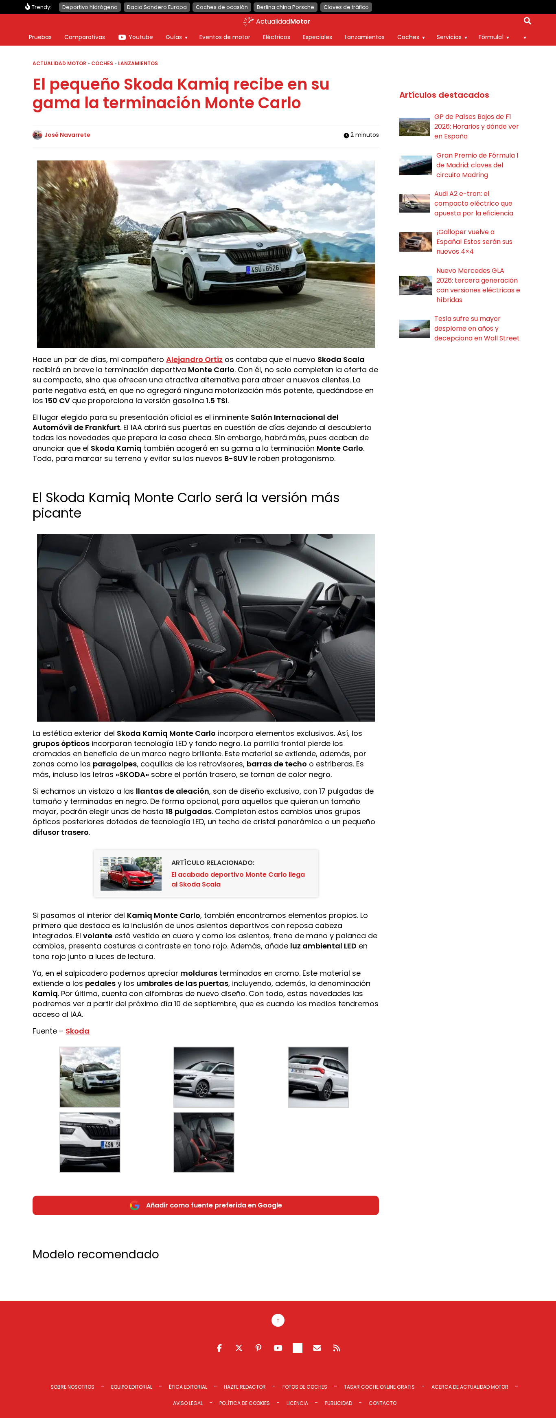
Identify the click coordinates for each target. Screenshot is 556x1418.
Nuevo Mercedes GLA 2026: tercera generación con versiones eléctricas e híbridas (478, 285)
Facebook (219, 1348)
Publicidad (338, 1403)
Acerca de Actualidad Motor (469, 1386)
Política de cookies (244, 1403)
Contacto (382, 1403)
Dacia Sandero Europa (157, 7)
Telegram (297, 1348)
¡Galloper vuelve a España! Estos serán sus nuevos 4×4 (474, 241)
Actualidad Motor (59, 63)
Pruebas (40, 37)
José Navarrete (67, 135)
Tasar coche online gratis (379, 1386)
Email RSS (317, 1348)
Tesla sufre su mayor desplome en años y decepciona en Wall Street (477, 328)
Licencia (297, 1403)
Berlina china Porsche (285, 7)
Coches (408, 37)
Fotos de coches (304, 1386)
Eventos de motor (224, 37)
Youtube (141, 37)
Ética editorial (188, 1386)
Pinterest (258, 1348)
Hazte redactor (245, 1386)
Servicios (449, 37)
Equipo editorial (131, 1386)
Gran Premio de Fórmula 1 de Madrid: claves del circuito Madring (477, 165)
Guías (174, 37)
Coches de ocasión (222, 7)
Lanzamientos (365, 37)
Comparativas (84, 37)
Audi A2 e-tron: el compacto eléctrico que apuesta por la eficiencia (473, 203)
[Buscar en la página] (527, 22)
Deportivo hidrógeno (90, 7)
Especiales (317, 37)
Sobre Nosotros (72, 1386)
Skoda (78, 1031)
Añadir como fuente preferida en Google (214, 1205)
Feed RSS (336, 1348)
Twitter (239, 1348)
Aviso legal (188, 1403)
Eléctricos (276, 37)
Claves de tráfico (346, 7)
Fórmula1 (491, 37)
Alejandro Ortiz (194, 359)
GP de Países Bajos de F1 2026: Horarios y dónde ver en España (476, 126)
